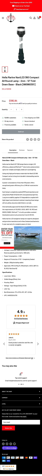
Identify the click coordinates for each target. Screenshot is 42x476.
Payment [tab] (30, 150)
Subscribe (8, 428)
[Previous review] (4, 344)
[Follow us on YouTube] (14, 443)
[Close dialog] (41, 227)
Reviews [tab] (22, 150)
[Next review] (38, 344)
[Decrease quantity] (11, 109)
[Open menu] (3, 18)
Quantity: (5, 109)
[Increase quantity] (22, 109)
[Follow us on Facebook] (3, 443)
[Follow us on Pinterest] (10, 443)
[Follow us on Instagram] (7, 443)
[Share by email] (38, 139)
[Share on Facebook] (27, 139)
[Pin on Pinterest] (31, 139)
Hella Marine (6, 89)
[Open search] (31, 18)
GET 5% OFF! (7, 243)
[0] (38, 18)
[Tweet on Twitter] (35, 139)
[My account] (34, 18)
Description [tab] (13, 150)
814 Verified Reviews (21, 318)
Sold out (21, 132)
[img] (21, 315)
